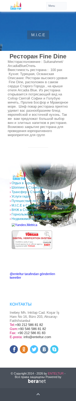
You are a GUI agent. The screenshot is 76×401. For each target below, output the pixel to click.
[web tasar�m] (38, 382)
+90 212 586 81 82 (29, 325)
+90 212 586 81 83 (31, 333)
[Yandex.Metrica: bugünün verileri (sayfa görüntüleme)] (24, 225)
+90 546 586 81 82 (32, 329)
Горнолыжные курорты (28, 214)
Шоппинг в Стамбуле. (27, 187)
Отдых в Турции (22, 183)
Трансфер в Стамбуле (27, 192)
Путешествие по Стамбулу (31, 201)
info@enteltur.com (37, 337)
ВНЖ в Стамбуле (24, 210)
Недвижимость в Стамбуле (31, 219)
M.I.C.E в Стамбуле (25, 205)
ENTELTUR (56, 373)
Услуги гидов (20, 196)
